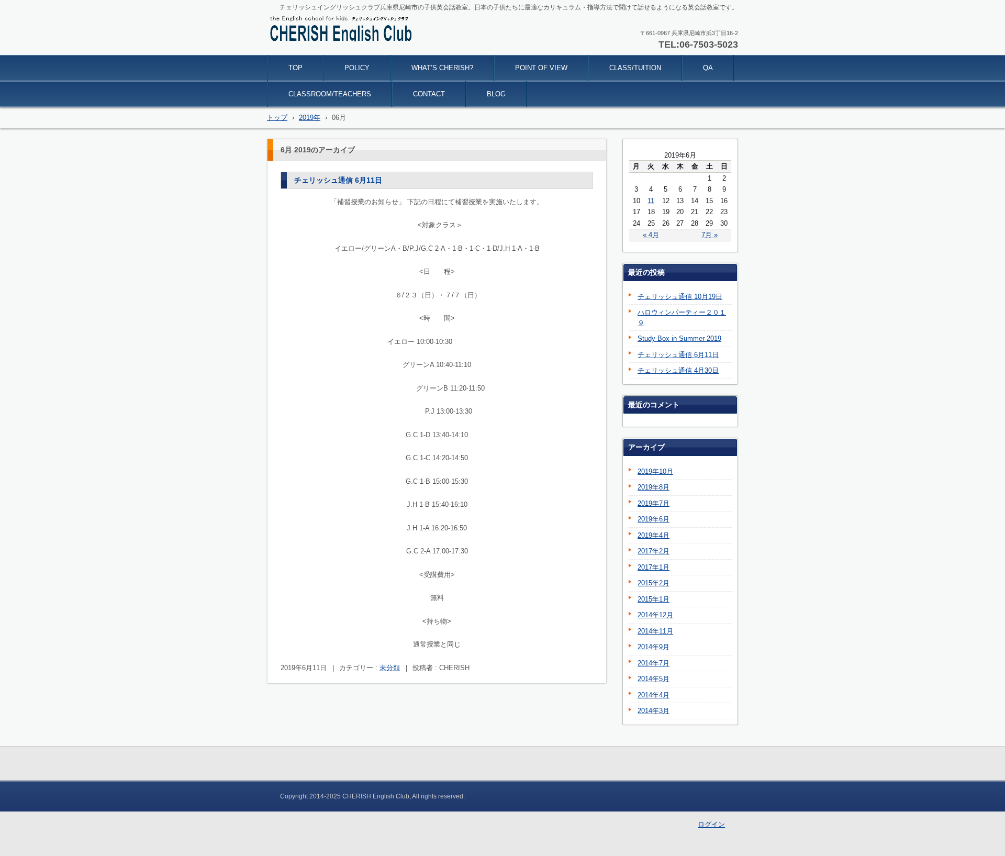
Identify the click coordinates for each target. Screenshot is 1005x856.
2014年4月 (653, 695)
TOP (295, 68)
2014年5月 (653, 679)
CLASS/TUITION (635, 68)
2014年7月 (653, 663)
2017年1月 (653, 567)
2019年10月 (655, 471)
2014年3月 (653, 711)
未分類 (389, 668)
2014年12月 (655, 615)
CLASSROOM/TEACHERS (329, 94)
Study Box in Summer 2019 (679, 338)
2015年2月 (653, 583)
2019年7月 (653, 503)
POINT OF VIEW (541, 68)
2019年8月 (653, 487)
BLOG (496, 94)
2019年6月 (653, 519)
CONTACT (429, 94)
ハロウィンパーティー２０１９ (682, 317)
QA (708, 68)
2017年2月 (653, 551)
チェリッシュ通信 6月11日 (338, 180)
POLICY (357, 68)
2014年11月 (655, 631)
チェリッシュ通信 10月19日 (680, 297)
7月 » (709, 235)
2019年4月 (653, 535)
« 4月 (651, 235)
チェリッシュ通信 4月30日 (678, 370)
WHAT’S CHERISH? (442, 68)
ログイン (711, 824)
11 (650, 201)
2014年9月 (653, 647)
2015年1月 (653, 599)
